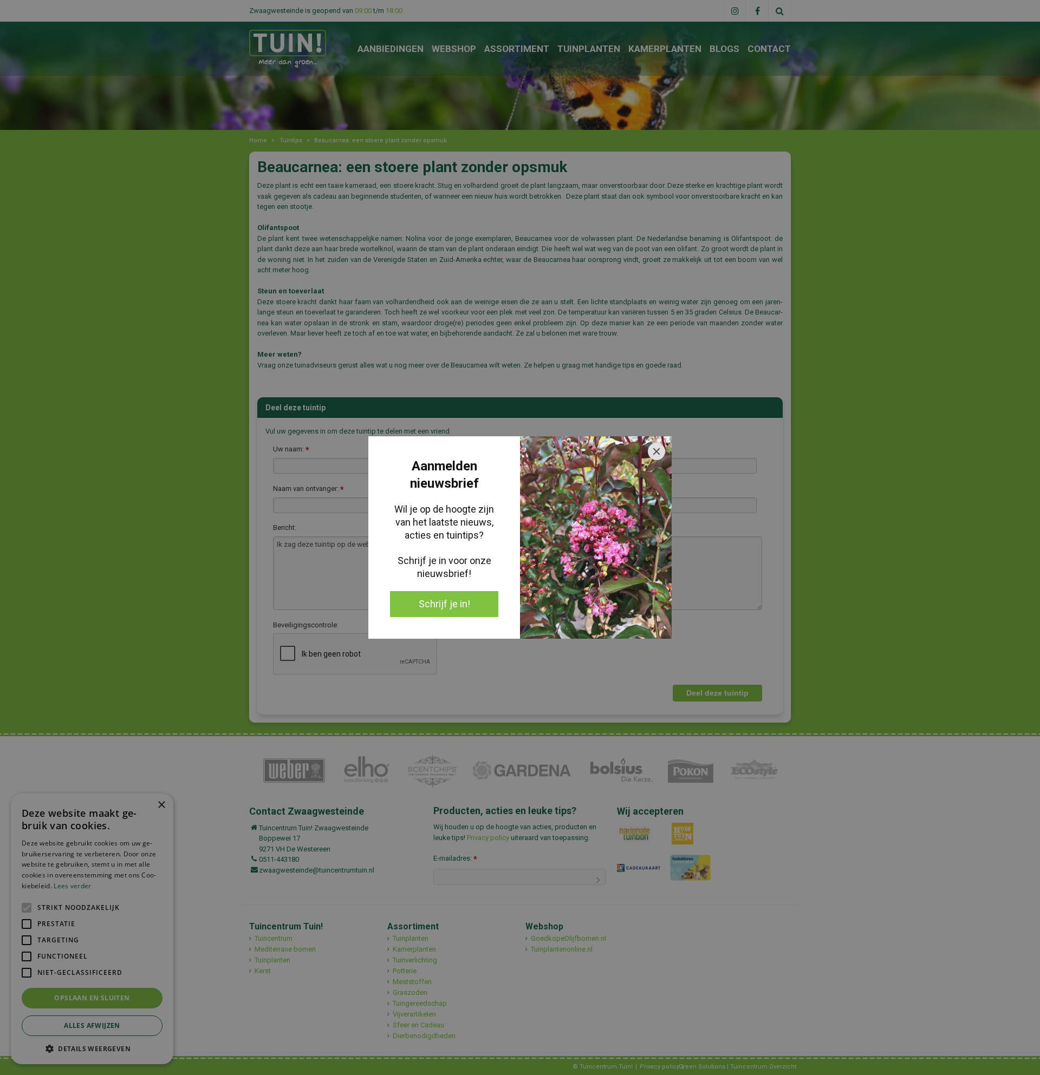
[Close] (656, 451)
